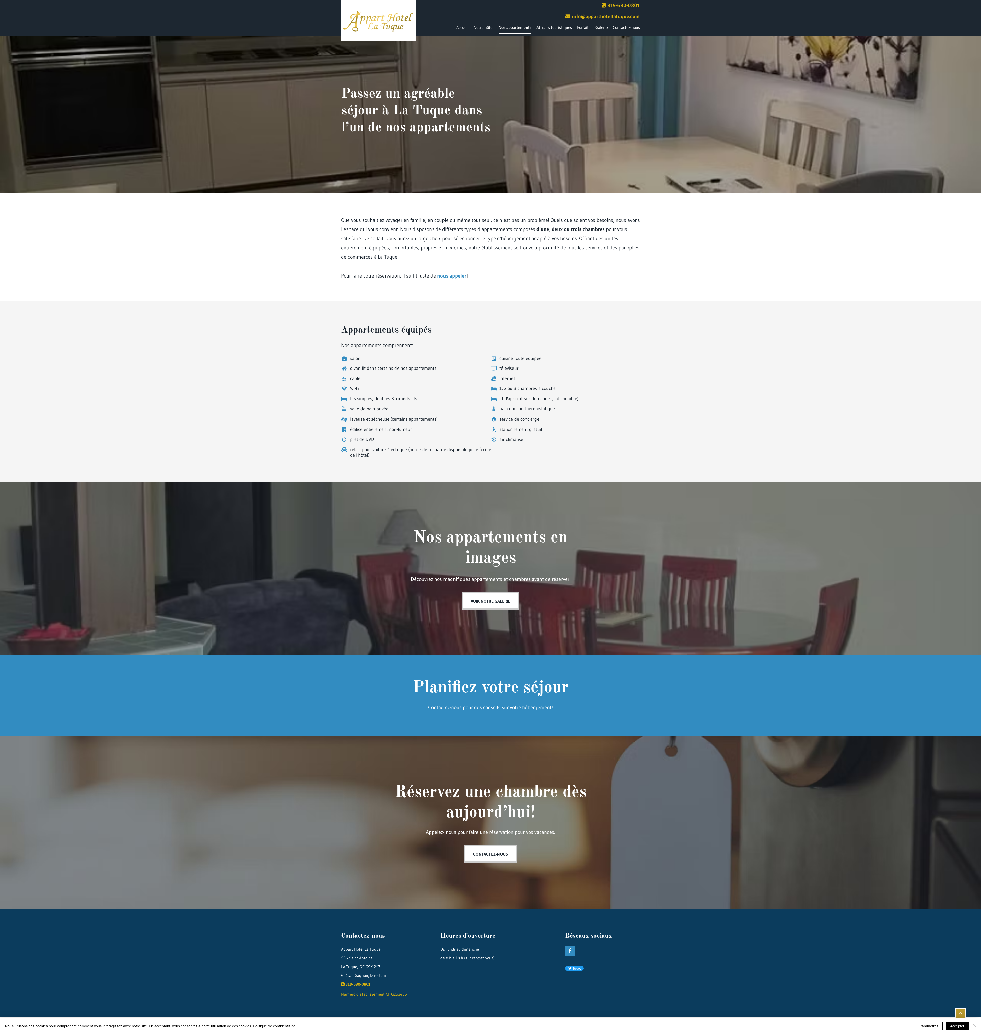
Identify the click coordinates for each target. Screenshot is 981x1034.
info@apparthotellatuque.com (606, 16)
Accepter (957, 1025)
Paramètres (928, 1025)
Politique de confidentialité (274, 1025)
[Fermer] (975, 1026)
